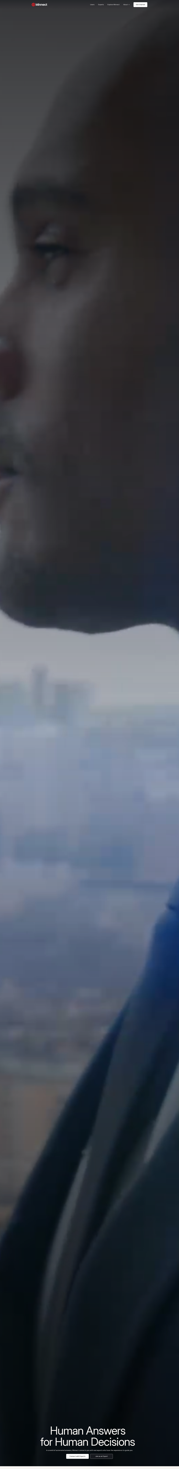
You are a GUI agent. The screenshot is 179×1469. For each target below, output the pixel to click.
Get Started (140, 5)
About (125, 4)
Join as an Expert (101, 1456)
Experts (101, 4)
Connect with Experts (77, 1456)
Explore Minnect (113, 4)
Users (92, 4)
